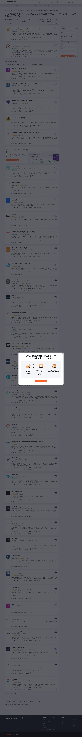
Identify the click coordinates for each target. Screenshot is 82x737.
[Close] (62, 354)
